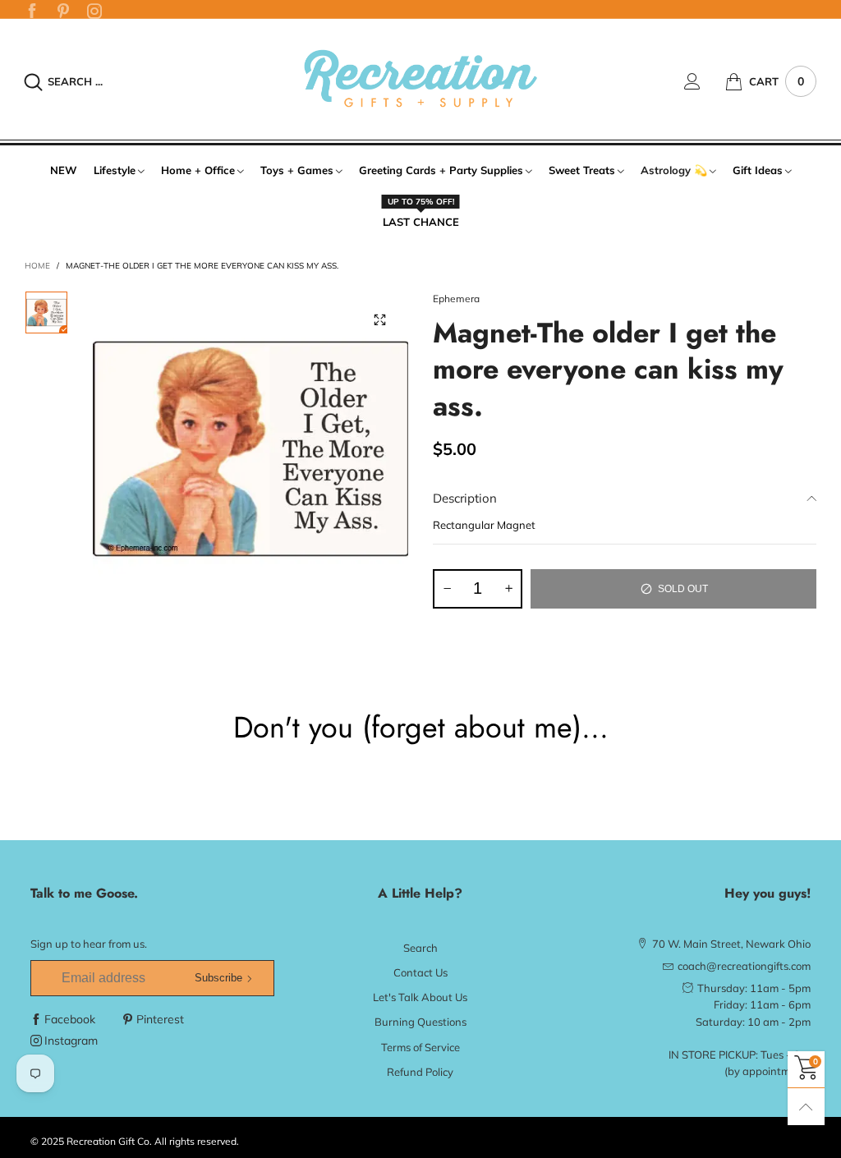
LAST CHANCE (421, 221)
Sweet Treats (582, 170)
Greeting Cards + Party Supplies (441, 170)
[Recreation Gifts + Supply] (420, 79)
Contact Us (420, 972)
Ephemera (456, 298)
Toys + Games (296, 170)
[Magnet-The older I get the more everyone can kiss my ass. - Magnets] (251, 449)
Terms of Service (420, 1047)
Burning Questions (420, 1021)
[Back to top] (806, 1106)
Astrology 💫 (674, 170)
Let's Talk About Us (420, 997)
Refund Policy (420, 1071)
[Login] (704, 81)
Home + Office (198, 170)
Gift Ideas (758, 170)
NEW (63, 170)
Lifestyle (115, 170)
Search (420, 947)
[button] (446, 589)
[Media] (379, 319)
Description (465, 498)
